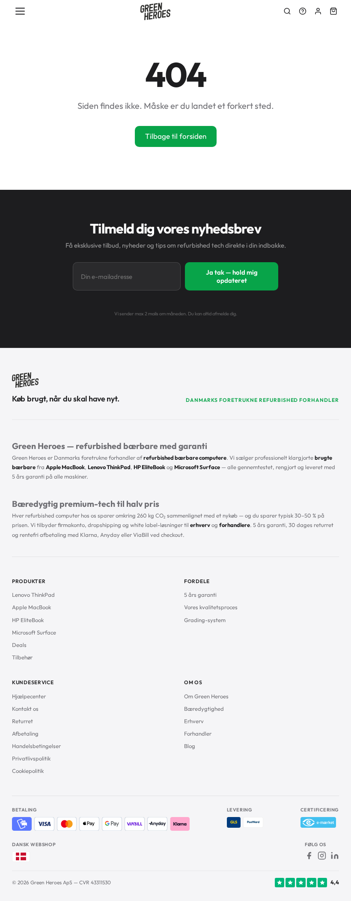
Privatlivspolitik (31, 758)
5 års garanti (200, 594)
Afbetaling (25, 733)
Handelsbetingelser (36, 745)
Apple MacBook (31, 607)
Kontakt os (25, 708)
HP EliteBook (28, 620)
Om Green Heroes (206, 696)
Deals (19, 644)
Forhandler (197, 733)
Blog (189, 745)
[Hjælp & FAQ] (302, 11)
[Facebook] (309, 855)
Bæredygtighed (204, 708)
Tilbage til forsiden (175, 136)
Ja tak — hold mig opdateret (232, 276)
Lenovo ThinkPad (33, 594)
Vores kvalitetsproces (211, 607)
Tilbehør (22, 657)
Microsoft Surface (34, 632)
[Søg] (287, 11)
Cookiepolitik (28, 770)
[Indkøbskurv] (333, 11)
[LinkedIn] (334, 855)
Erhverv (194, 721)
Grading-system (205, 620)
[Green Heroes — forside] (155, 11)
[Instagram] (322, 855)
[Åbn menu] (20, 11)
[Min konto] (318, 11)
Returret (22, 721)
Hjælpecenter (29, 696)
